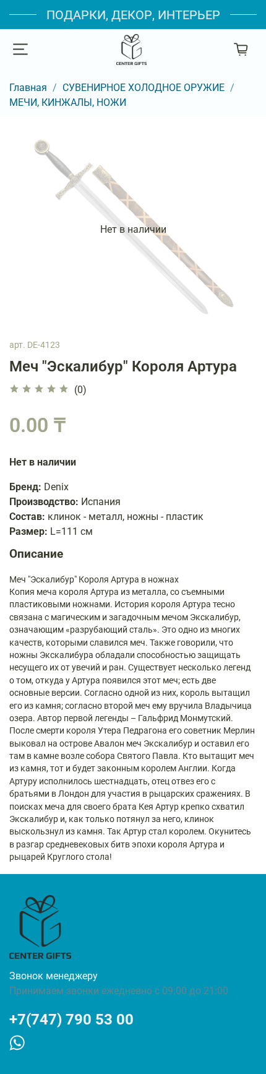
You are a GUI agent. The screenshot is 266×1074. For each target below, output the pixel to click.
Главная (28, 87)
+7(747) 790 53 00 (71, 1019)
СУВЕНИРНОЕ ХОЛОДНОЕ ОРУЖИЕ (143, 87)
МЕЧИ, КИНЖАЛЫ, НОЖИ (67, 102)
